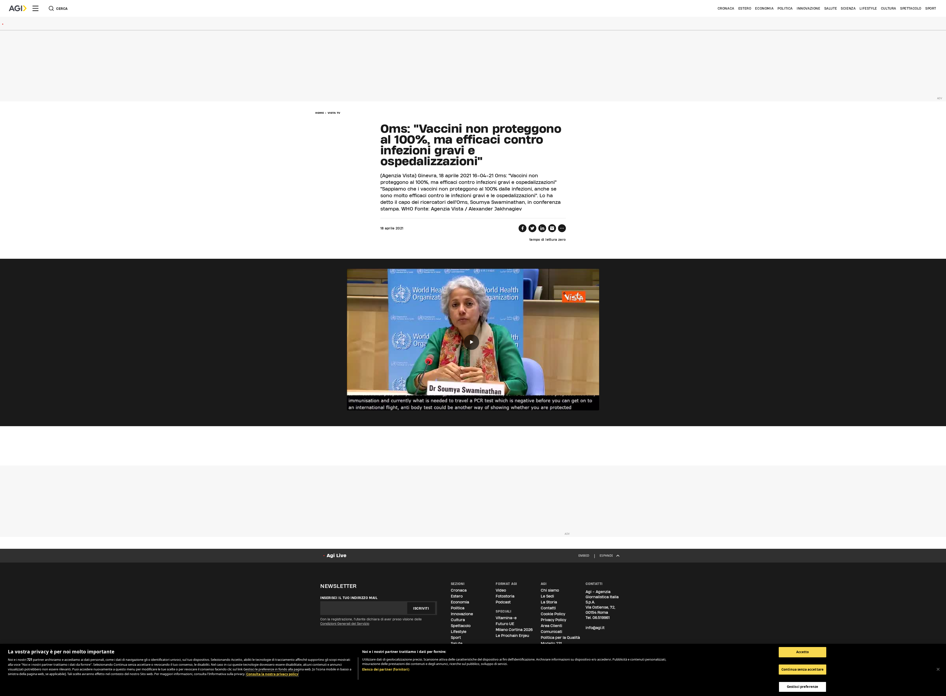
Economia (764, 8)
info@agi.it (595, 627)
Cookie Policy (553, 614)
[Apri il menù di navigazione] (35, 8)
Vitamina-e (506, 617)
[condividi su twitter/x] (532, 228)
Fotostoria (505, 596)
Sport (930, 8)
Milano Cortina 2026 (514, 629)
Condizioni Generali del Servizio (344, 624)
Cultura (888, 8)
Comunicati (551, 631)
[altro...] (562, 228)
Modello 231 (551, 643)
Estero (744, 8)
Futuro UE (505, 623)
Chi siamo (550, 590)
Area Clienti (551, 625)
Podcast (503, 602)
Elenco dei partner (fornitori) (385, 669)
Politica (785, 8)
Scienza (848, 8)
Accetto (802, 652)
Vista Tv (334, 112)
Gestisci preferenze (802, 686)
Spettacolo (910, 8)
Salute (830, 8)
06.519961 (601, 617)
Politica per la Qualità (560, 637)
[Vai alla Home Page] (18, 8)
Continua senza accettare (802, 669)
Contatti (548, 608)
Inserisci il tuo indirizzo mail (349, 597)
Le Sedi (547, 596)
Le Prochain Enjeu (512, 635)
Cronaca (726, 8)
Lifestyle (868, 8)
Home (319, 112)
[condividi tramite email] (552, 228)
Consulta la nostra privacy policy (272, 674)
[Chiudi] (938, 669)
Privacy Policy (553, 619)
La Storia (549, 602)
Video (501, 590)
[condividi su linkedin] (542, 228)
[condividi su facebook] (522, 228)
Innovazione (808, 8)
